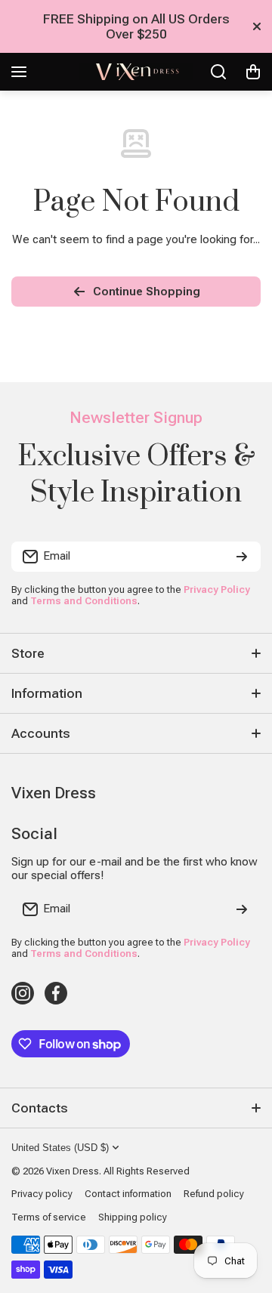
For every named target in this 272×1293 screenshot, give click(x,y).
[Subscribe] (242, 557)
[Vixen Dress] (136, 71)
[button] (253, 71)
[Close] (257, 26)
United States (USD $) (60, 1147)
